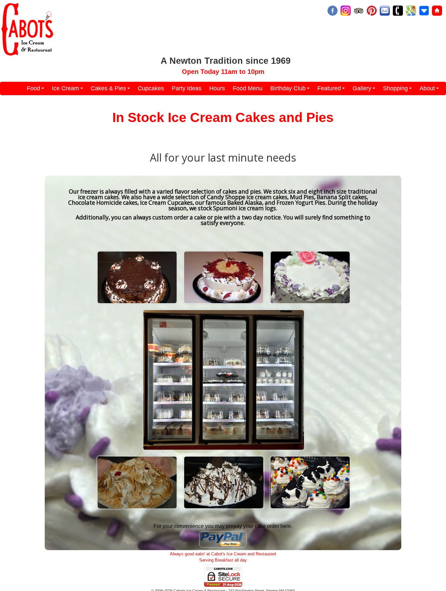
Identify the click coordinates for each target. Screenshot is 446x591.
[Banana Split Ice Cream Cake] (223, 304)
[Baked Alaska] (137, 509)
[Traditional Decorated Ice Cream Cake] (310, 304)
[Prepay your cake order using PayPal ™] (223, 547)
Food (36, 90)
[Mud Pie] (223, 509)
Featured (332, 90)
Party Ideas (186, 88)
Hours (217, 88)
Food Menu (248, 88)
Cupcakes (151, 88)
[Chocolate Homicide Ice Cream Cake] (137, 304)
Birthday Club (290, 90)
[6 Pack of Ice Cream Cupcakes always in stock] (310, 509)
